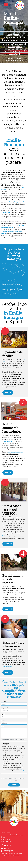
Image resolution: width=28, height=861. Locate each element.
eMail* (3, 714)
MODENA (18, 285)
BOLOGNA (5, 289)
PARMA (12, 280)
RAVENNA (20, 289)
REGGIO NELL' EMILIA (8, 285)
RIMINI (14, 293)
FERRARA (12, 289)
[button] (6, 5)
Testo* (3, 727)
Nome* (3, 701)
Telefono (4, 720)
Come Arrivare (6, 833)
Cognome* (4, 708)
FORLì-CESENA (6, 293)
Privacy (21, 770)
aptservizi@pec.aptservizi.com (11, 855)
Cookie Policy (5, 839)
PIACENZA (5, 280)
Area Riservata (6, 841)
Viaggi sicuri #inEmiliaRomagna (12, 835)
